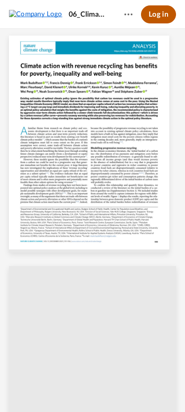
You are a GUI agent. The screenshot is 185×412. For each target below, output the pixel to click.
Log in (158, 14)
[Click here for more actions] (128, 14)
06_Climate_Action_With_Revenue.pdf (88, 14)
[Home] (35, 13)
